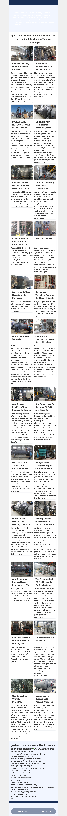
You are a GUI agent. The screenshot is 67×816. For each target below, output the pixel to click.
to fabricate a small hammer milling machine (27, 768)
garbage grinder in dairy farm (22, 773)
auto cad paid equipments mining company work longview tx (33, 787)
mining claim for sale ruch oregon (23, 752)
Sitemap (14, 799)
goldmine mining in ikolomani (21, 770)
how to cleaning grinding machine (23, 792)
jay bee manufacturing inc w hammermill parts (28, 754)
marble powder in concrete (21, 775)
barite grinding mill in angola (21, 766)
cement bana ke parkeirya (20, 789)
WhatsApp (47, 748)
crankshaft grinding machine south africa (26, 759)
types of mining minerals (20, 782)
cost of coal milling (18, 780)
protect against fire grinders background (26, 761)
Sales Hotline (45, 811)
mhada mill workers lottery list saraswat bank (28, 763)
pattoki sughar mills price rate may (24, 785)
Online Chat (22, 811)
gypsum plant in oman (19, 794)
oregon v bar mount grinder (21, 778)
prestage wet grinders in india (22, 756)
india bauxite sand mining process (23, 796)
